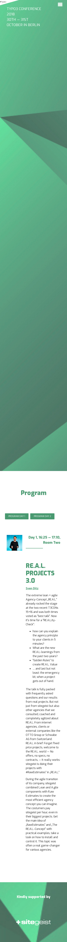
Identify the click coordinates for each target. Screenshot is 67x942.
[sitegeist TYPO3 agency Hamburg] (33, 925)
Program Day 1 (16, 516)
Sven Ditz (32, 588)
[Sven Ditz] (14, 546)
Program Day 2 (42, 516)
